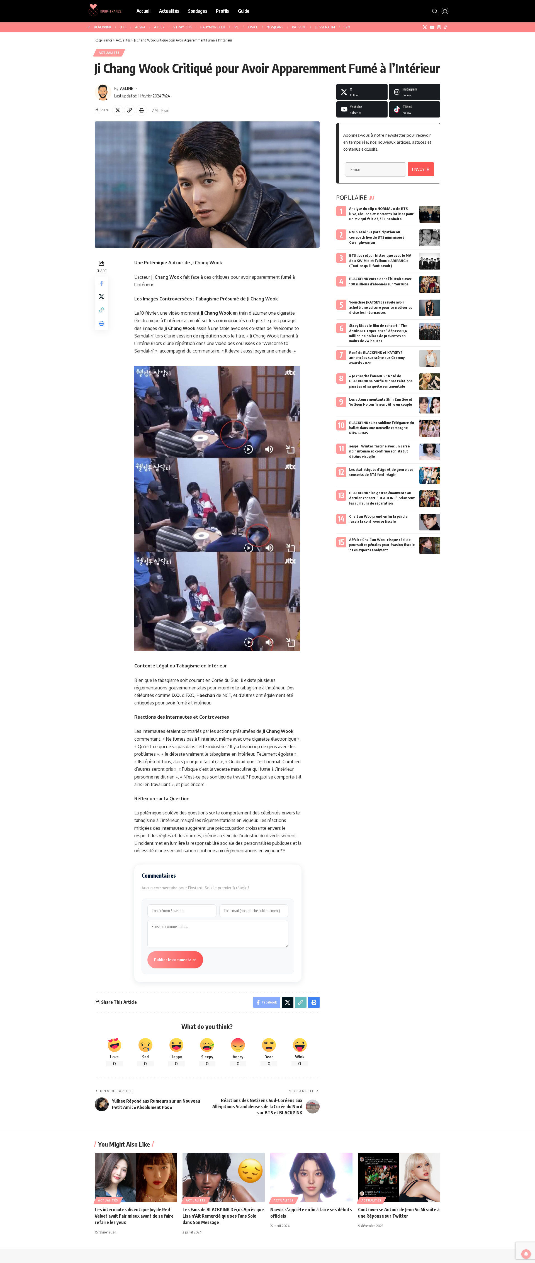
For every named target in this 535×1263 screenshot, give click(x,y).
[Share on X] (117, 110)
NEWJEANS (275, 27)
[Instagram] (439, 27)
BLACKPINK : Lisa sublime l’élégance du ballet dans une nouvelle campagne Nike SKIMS (381, 427)
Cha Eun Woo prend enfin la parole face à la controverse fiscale (378, 518)
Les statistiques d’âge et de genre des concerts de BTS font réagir (381, 472)
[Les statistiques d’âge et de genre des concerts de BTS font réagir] (429, 475)
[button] (434, 11)
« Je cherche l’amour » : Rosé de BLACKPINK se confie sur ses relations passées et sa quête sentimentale (380, 381)
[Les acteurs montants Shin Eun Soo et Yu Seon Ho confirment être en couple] (429, 405)
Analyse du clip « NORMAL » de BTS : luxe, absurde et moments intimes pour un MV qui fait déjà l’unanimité (381, 213)
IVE (236, 27)
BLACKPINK (102, 27)
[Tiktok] (414, 109)
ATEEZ (159, 27)
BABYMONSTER (212, 27)
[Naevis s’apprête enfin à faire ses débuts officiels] (311, 1177)
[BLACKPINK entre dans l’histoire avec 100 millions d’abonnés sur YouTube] (429, 284)
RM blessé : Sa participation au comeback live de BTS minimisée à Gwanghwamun (377, 237)
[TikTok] (445, 27)
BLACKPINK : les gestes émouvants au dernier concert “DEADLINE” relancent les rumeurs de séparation (382, 498)
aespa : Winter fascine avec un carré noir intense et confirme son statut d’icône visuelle (379, 451)
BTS (123, 27)
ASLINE (126, 88)
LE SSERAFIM (325, 27)
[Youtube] (362, 109)
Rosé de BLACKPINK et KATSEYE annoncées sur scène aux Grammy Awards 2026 (377, 357)
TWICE (252, 27)
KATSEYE (299, 27)
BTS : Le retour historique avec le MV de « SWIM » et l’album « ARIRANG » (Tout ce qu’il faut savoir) (380, 260)
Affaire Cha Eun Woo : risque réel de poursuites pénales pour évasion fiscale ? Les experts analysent (382, 544)
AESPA (140, 27)
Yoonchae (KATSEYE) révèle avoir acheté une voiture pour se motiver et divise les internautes (380, 307)
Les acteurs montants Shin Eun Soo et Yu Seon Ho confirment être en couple (380, 402)
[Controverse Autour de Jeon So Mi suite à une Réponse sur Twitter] (399, 1177)
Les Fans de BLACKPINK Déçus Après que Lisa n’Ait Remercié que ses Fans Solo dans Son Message (223, 1216)
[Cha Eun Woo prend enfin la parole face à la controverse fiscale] (429, 522)
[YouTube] (432, 27)
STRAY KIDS (182, 27)
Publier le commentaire (175, 959)
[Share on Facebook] (101, 283)
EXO (347, 27)
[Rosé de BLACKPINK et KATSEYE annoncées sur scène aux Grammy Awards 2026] (429, 358)
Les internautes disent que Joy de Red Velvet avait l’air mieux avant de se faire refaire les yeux (134, 1216)
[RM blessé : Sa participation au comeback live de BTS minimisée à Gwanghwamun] (429, 237)
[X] (424, 27)
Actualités (109, 52)
